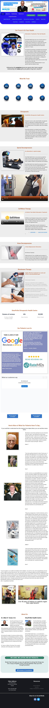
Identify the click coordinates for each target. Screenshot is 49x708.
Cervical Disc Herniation (29, 19)
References (21, 13)
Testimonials (14, 13)
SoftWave (34, 21)
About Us (8, 13)
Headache (21, 21)
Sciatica (37, 19)
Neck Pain (15, 21)
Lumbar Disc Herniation (17, 19)
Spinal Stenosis (7, 19)
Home (3, 13)
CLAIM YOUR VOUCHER (42, 232)
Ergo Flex (37, 687)
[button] (31, 15)
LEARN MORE (32, 232)
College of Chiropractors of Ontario (37, 688)
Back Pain (43, 19)
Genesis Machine (36, 685)
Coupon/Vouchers (12, 16)
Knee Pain (28, 21)
